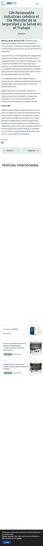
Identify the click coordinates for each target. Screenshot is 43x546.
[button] (3, 143)
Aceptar (6, 542)
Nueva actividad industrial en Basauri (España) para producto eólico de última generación (14, 346)
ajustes (19, 538)
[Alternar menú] (40, 3)
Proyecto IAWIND (10, 329)
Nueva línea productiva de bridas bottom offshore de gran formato (16, 366)
